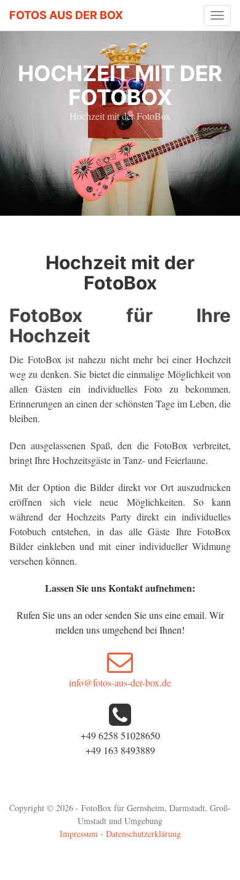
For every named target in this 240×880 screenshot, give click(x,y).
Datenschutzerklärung (143, 833)
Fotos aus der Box (66, 15)
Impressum (79, 833)
